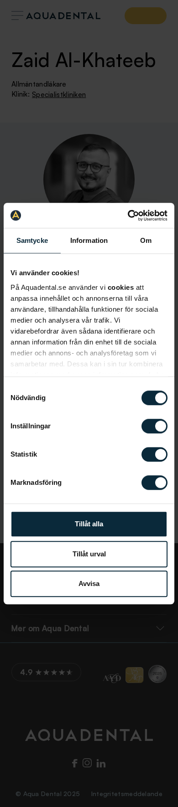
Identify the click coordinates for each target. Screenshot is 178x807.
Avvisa (89, 583)
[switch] (154, 426)
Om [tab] (146, 240)
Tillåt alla (89, 524)
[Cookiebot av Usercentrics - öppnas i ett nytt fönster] (128, 215)
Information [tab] (89, 240)
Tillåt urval (89, 554)
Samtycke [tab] (32, 240)
